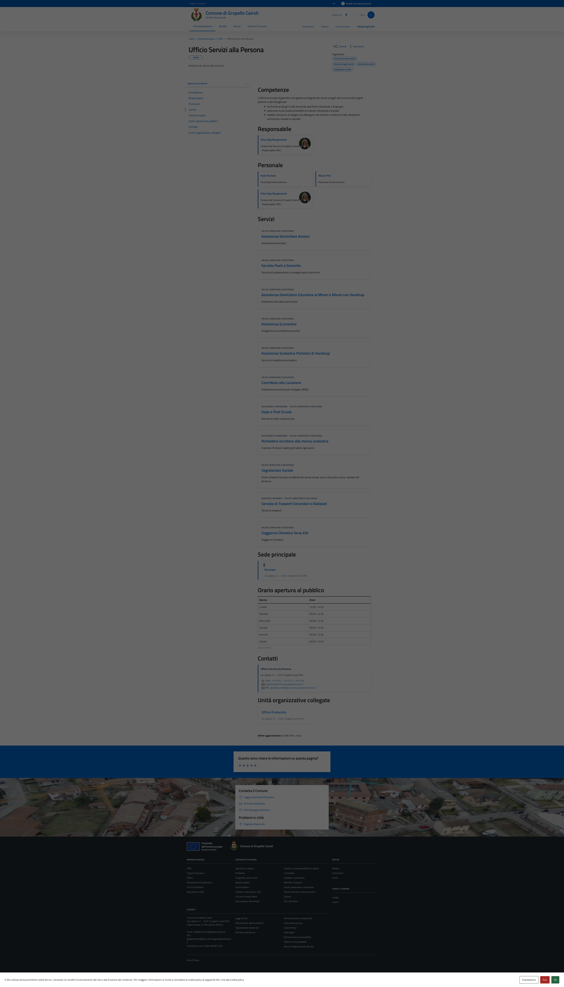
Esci (545, 980)
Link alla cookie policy (232, 980)
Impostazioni (529, 980)
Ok (555, 980)
